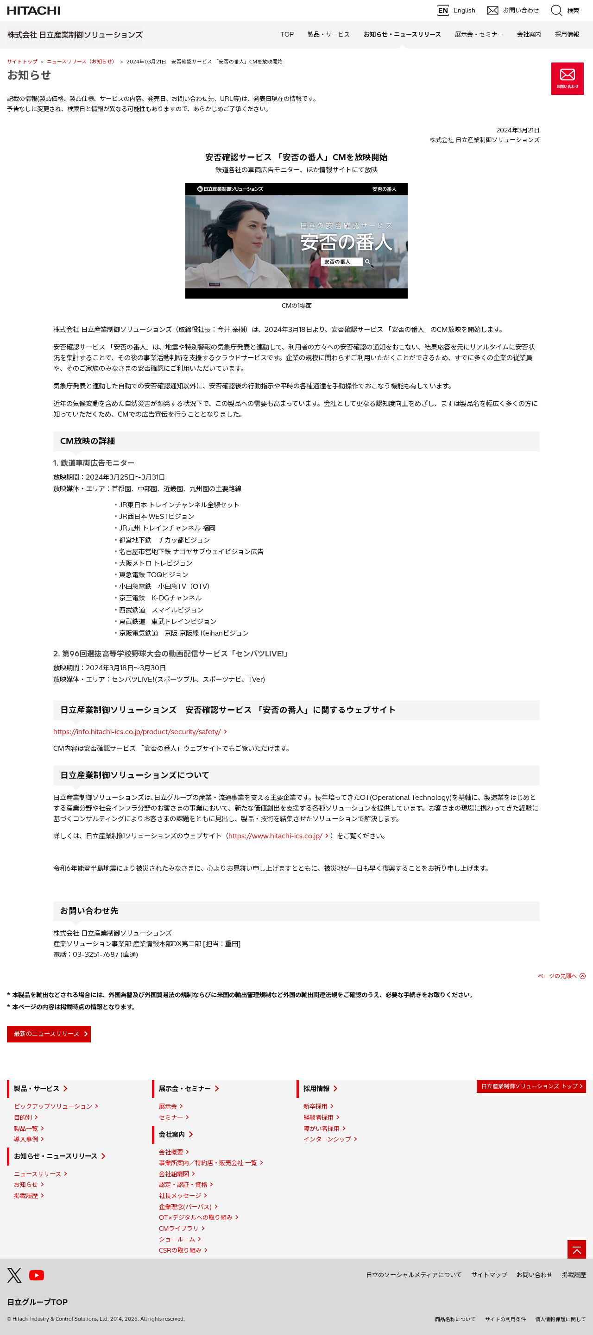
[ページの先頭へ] (577, 1249)
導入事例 (26, 1139)
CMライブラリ (179, 1228)
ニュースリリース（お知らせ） (82, 61)
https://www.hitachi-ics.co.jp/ (275, 836)
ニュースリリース (37, 1174)
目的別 (23, 1117)
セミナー (171, 1117)
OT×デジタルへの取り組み (196, 1217)
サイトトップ (22, 61)
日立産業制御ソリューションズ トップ (529, 1086)
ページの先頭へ (557, 976)
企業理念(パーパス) (185, 1206)
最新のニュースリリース (46, 1033)
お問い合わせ (535, 1275)
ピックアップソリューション (53, 1106)
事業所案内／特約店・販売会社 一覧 (208, 1163)
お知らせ (26, 1184)
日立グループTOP (37, 1302)
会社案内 (172, 1134)
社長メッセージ (180, 1195)
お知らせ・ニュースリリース (55, 1156)
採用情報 (316, 1089)
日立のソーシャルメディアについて (414, 1275)
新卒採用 (315, 1106)
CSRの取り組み (180, 1250)
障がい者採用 (321, 1128)
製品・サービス (36, 1089)
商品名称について (455, 1319)
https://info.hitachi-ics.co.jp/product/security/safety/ (137, 732)
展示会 (168, 1106)
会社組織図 (174, 1174)
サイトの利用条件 (505, 1319)
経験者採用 (318, 1117)
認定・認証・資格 (183, 1184)
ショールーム (177, 1239)
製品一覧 (26, 1128)
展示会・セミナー (185, 1089)
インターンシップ (327, 1139)
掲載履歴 (26, 1195)
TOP (287, 34)
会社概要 (171, 1152)
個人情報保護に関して (560, 1319)
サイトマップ (489, 1275)
